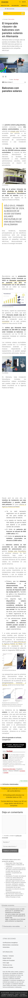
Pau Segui (16, 79)
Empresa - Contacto (8, 956)
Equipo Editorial (7, 958)
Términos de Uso (7, 965)
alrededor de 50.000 (15, 191)
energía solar (14, 131)
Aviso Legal (6, 962)
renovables (5, 321)
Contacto (22, 770)
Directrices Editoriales (9, 769)
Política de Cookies (8, 967)
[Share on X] (3, 77)
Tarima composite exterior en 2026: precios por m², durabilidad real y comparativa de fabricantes (15, 910)
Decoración (15, 5)
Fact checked (23, 780)
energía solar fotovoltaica (17, 551)
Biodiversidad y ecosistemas (10, 945)
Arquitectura (5, 5)
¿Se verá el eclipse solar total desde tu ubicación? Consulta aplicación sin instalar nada (15, 915)
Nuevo (24, 2)
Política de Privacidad (9, 960)
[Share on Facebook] (6, 77)
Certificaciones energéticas (10, 942)
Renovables (11, 19)
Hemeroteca (6, 947)
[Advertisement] (14, 108)
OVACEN (4, 2)
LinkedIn (6, 772)
